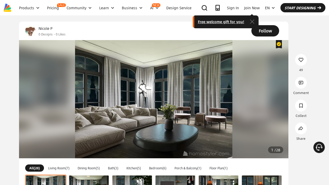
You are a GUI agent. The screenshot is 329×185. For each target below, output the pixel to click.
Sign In (233, 8)
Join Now (252, 8)
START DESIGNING (300, 8)
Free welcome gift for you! (221, 21)
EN (267, 8)
